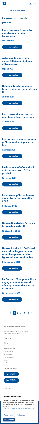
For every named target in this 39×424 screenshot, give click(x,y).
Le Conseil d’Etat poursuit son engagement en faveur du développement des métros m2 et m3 (19, 284)
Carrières (7, 346)
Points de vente (9, 357)
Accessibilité (8, 354)
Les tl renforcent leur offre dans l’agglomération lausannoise (17, 33)
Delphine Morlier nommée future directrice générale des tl (19, 89)
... (21, 313)
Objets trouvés (8, 351)
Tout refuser (21, 415)
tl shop (6, 343)
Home (3, 10)
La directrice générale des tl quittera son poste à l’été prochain (18, 170)
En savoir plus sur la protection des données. (18, 409)
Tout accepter (9, 420)
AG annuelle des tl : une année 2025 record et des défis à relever (17, 61)
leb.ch (6, 360)
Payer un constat (9, 348)
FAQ (5, 363)
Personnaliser (9, 415)
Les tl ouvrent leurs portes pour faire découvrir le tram (18, 115)
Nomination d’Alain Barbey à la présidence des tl (18, 225)
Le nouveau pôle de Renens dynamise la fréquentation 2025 (18, 198)
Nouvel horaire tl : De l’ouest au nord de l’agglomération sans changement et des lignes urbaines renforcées (18, 253)
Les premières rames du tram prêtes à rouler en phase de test (19, 142)
